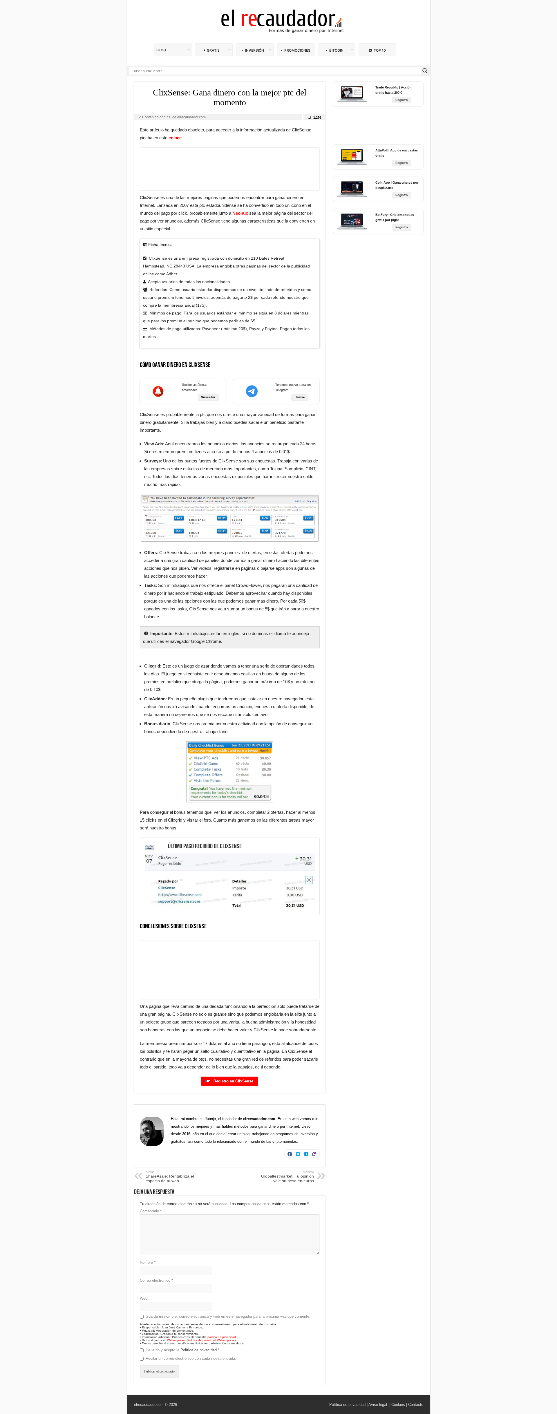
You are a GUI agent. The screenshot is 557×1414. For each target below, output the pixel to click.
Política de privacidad (199, 1350)
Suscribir (208, 397)
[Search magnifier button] (425, 71)
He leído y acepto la (182, 1350)
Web (143, 1298)
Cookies (398, 1404)
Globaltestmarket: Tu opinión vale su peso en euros (287, 1176)
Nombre (147, 1262)
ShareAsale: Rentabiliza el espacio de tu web (170, 1176)
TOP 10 (380, 50)
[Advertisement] (229, 169)
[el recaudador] (278, 22)
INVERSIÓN (254, 50)
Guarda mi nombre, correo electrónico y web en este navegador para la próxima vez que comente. (228, 1316)
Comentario (151, 1211)
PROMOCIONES (296, 50)
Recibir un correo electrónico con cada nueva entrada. (191, 1358)
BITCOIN (335, 50)
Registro (401, 100)
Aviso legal (377, 1404)
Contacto (415, 1404)
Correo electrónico (156, 1280)
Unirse (299, 397)
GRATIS (213, 50)
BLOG (161, 50)
